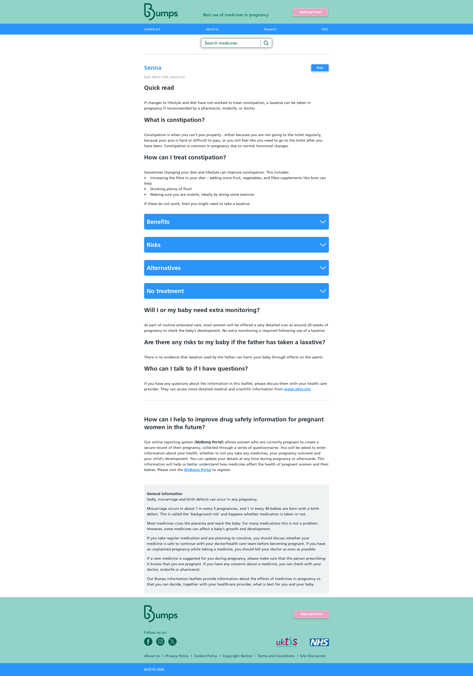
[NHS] (319, 643)
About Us (212, 29)
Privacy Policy (177, 656)
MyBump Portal (310, 12)
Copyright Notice (237, 656)
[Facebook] (148, 641)
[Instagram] (160, 641)
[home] (161, 11)
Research (270, 29)
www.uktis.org (297, 389)
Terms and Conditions (276, 656)
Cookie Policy (205, 656)
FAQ (325, 29)
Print (320, 68)
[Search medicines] (266, 43)
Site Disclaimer (313, 656)
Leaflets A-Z (152, 29)
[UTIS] (286, 642)
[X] (172, 641)
